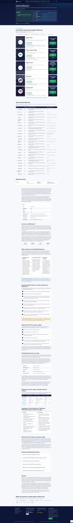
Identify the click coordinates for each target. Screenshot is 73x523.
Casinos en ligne (43, 1)
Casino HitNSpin (20, 109)
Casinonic (19, 117)
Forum (48, 1)
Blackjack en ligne (37, 1)
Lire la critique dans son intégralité (53, 45)
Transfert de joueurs (40, 83)
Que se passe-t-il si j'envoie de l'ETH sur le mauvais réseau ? (32, 464)
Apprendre (27, 1)
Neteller (42, 57)
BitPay (46, 69)
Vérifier (32, 58)
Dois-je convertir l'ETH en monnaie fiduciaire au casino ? (31, 454)
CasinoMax (19, 157)
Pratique (32, 1)
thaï (57, 521)
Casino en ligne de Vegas (31, 50)
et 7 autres (35, 84)
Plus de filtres (42, 34)
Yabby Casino (20, 168)
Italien (43, 521)
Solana (29, 379)
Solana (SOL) (24, 402)
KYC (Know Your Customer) (38, 440)
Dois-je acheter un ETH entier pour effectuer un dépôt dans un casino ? (33, 470)
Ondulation (36, 69)
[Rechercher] (54, 1)
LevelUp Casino (20, 149)
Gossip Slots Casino (19, 120)
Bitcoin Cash (43, 69)
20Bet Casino (20, 144)
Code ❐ (53, 57)
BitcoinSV (33, 84)
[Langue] (56, 1)
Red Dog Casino (29, 87)
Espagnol (48, 521)
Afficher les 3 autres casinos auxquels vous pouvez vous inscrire (37, 97)
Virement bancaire (28, 58)
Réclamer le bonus (53, 43)
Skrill (48, 500)
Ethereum (27, 57)
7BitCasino (19, 122)
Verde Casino (20, 128)
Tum (18, 23)
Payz (26, 502)
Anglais (41, 521)
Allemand (45, 521)
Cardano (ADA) (24, 404)
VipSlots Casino (29, 62)
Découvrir (44, 57)
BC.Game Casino (20, 133)
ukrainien (54, 521)
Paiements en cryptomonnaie (35, 34)
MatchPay (36, 83)
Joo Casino (19, 152)
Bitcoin (40, 57)
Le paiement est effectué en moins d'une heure (23, 34)
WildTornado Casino (19, 141)
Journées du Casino (19, 171)
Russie (56, 521)
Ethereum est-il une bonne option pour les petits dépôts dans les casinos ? (34, 467)
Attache (38, 57)
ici (33, 510)
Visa (17, 500)
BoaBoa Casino (20, 125)
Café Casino (28, 76)
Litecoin (36, 57)
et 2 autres (34, 58)
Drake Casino (20, 136)
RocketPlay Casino (20, 114)
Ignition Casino (29, 37)
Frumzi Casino (20, 160)
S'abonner (50, 518)
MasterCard (32, 500)
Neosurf (33, 502)
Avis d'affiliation (17, 509)
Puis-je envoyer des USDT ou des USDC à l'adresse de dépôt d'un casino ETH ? (35, 457)
